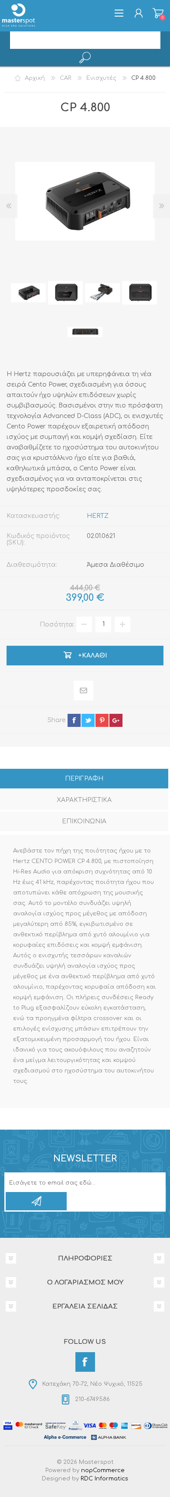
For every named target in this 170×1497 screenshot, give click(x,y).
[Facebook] (85, 1362)
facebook (74, 720)
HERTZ (98, 516)
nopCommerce (103, 1470)
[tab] (84, 779)
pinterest (102, 720)
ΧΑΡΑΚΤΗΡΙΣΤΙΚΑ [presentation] (84, 800)
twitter (88, 720)
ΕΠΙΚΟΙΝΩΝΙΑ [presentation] (84, 821)
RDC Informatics (104, 1479)
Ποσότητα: (57, 624)
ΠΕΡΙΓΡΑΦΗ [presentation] (84, 778)
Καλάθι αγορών (158, 13)
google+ (115, 720)
